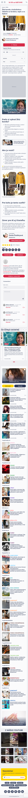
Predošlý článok (7, 254)
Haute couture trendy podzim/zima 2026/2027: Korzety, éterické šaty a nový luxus (17, 524)
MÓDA (7, 7)
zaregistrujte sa (7, 271)
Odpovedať (8, 307)
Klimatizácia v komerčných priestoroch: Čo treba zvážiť (17, 635)
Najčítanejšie (8, 386)
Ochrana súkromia (21, 785)
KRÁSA (12, 510)
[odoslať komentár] (23, 299)
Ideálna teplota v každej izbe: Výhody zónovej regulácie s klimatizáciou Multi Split (17, 658)
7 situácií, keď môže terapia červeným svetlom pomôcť (17, 467)
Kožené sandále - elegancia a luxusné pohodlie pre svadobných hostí (17, 456)
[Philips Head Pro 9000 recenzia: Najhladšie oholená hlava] (21, 751)
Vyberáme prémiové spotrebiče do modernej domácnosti (16, 671)
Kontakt (13, 783)
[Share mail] (19, 250)
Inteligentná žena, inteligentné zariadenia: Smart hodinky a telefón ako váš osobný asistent (17, 546)
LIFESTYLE (12, 565)
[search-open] (5, 2)
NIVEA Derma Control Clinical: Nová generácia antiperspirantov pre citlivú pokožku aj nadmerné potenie (18, 569)
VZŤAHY (12, 488)
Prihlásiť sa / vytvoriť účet (14, 276)
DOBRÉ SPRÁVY (14, 555)
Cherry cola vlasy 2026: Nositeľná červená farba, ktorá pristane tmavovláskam (18, 407)
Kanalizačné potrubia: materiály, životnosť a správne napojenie (16, 648)
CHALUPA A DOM (14, 645)
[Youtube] (8, 791)
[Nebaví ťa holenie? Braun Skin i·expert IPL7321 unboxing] (7, 759)
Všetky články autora (16, 240)
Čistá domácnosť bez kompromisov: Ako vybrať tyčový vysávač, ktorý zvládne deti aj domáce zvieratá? (18, 694)
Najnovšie (20, 386)
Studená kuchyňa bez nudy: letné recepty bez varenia (17, 680)
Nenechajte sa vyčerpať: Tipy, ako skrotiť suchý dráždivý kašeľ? (17, 536)
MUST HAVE (13, 453)
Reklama (20, 783)
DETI (11, 578)
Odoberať (22, 777)
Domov (3, 7)
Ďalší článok (20, 254)
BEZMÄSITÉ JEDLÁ (14, 678)
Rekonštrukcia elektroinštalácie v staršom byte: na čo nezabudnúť (17, 626)
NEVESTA (12, 443)
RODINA (12, 498)
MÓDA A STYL (13, 520)
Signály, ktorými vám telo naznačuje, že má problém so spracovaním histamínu (17, 478)
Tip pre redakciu (14, 787)
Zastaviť (14, 55)
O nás (7, 783)
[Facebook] (12, 791)
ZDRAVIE (12, 465)
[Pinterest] (15, 791)
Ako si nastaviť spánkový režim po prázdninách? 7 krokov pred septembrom (16, 501)
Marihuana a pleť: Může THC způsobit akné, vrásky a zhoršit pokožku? (17, 513)
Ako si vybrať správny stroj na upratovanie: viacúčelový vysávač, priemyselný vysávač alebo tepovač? (18, 614)
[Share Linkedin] (16, 250)
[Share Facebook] (3, 250)
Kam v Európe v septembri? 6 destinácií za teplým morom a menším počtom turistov (18, 433)
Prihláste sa (6, 265)
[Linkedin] (22, 791)
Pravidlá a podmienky (7, 785)
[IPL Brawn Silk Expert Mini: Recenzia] (21, 759)
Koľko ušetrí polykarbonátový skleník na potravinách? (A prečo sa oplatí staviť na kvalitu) (18, 591)
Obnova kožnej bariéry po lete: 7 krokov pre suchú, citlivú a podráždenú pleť (17, 416)
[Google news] (19, 791)
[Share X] (9, 250)
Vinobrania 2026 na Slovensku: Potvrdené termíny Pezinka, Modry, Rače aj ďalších (18, 399)
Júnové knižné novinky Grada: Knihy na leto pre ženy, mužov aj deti (18, 703)
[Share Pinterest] (12, 250)
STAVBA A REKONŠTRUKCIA (17, 623)
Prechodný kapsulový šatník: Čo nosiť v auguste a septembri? (17, 390)
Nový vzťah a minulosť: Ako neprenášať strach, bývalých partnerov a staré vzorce (17, 491)
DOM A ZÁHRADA (14, 588)
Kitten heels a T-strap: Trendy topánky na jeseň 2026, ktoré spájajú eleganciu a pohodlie (17, 424)
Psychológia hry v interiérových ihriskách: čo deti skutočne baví (17, 581)
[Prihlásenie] (2, 2)
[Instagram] (5, 791)
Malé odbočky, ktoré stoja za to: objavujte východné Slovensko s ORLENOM (17, 558)
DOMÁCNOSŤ (13, 600)
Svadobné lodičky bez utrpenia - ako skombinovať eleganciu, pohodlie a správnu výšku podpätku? (18, 446)
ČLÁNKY (12, 533)
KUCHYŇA (12, 668)
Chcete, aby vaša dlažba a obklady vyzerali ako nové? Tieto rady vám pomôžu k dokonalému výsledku (17, 604)
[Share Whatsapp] (6, 250)
